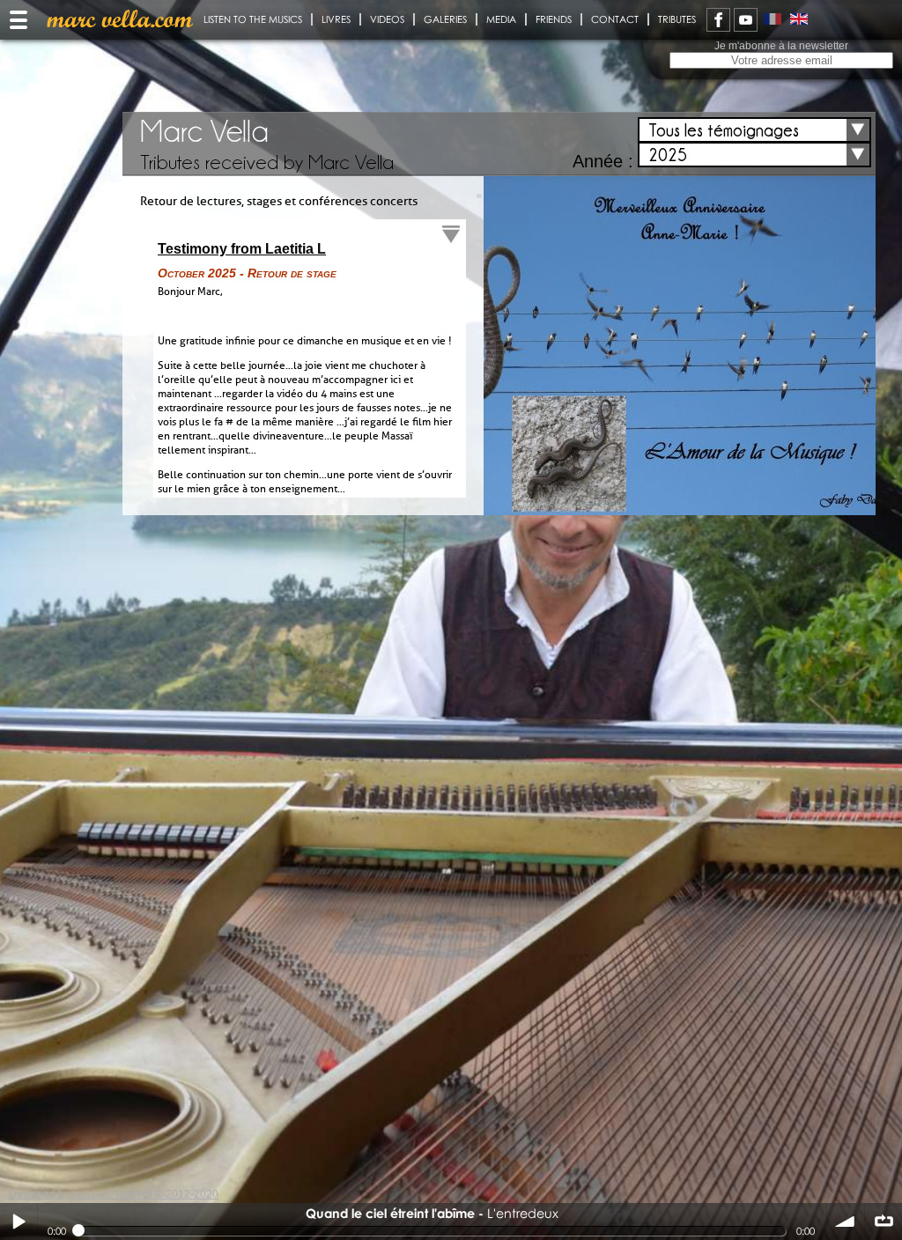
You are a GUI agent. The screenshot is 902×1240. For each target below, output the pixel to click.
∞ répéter (883, 1221)
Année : (603, 161)
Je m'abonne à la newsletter (781, 46)
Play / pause (18, 1221)
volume (845, 1221)
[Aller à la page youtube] (746, 20)
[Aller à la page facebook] (718, 20)
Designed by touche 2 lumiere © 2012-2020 (113, 1194)
